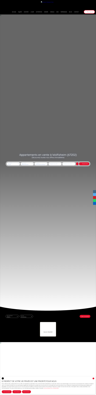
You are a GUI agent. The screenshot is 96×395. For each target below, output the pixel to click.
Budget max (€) (53, 164)
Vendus (52, 12)
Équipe (20, 12)
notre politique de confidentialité (51, 388)
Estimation (39, 12)
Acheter (26, 12)
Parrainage (64, 12)
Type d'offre (10, 163)
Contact (76, 12)
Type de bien (24, 163)
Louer (32, 12)
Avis (57, 12)
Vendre (46, 12)
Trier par (22, 315)
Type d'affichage (10, 315)
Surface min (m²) (67, 164)
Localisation (38, 163)
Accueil (14, 12)
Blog (70, 12)
